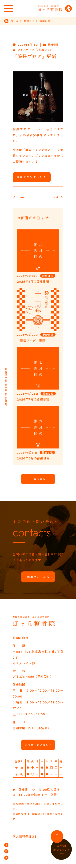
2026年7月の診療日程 (33, 399)
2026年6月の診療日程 (33, 458)
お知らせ (29, 21)
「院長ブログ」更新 (31, 340)
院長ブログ (46, 50)
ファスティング (27, 50)
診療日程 (47, 276)
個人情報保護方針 (25, 836)
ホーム (15, 21)
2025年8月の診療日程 (33, 281)
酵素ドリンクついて (31, 177)
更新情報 (53, 45)
